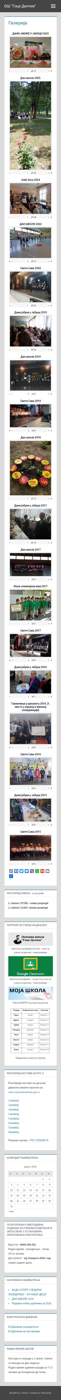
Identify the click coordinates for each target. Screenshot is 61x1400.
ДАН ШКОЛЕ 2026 (23, 1298)
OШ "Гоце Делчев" (20, 6)
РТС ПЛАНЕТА (39, 1140)
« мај (11, 1211)
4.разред (13, 1113)
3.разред (13, 1109)
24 (11, 1200)
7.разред (13, 1127)
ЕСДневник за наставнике (24, 1331)
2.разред (13, 1104)
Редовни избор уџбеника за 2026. (32, 1303)
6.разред (13, 1123)
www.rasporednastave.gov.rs (24, 1092)
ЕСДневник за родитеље (23, 1326)
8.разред (13, 1132)
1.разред (13, 1100)
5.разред (13, 1118)
